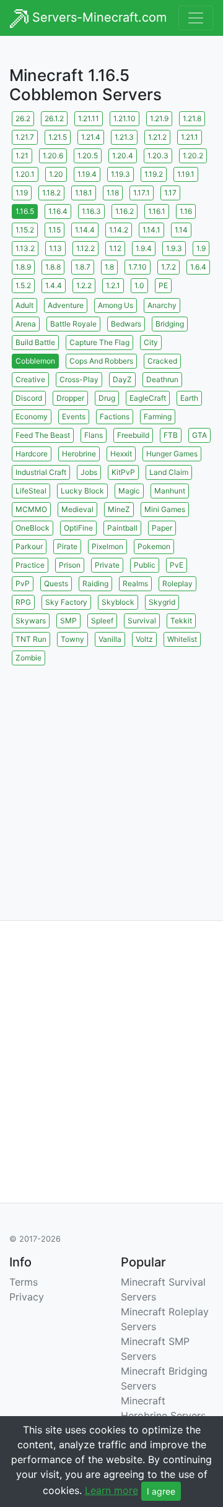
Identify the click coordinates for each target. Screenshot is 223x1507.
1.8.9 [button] (23, 266)
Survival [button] (142, 620)
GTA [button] (199, 435)
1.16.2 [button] (124, 211)
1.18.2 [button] (51, 192)
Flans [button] (93, 435)
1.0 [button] (139, 285)
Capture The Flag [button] (99, 342)
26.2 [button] (22, 118)
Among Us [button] (115, 305)
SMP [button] (68, 620)
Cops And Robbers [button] (101, 360)
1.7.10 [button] (137, 266)
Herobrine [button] (79, 453)
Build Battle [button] (35, 342)
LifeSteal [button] (30, 490)
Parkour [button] (29, 546)
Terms (23, 1282)
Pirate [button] (67, 546)
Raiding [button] (95, 583)
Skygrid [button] (162, 602)
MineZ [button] (119, 509)
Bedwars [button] (126, 323)
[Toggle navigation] (195, 18)
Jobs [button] (89, 472)
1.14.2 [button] (118, 229)
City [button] (151, 342)
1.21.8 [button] (192, 118)
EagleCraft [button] (147, 398)
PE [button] (163, 285)
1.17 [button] (170, 192)
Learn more (111, 1490)
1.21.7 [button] (24, 137)
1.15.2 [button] (24, 229)
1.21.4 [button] (90, 137)
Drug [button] (106, 398)
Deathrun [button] (162, 379)
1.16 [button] (186, 211)
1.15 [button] (54, 229)
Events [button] (73, 416)
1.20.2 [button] (193, 155)
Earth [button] (189, 398)
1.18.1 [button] (83, 192)
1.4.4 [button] (53, 285)
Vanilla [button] (109, 639)
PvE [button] (176, 565)
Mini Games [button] (164, 509)
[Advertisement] (111, 779)
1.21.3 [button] (124, 137)
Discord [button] (28, 398)
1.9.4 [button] (144, 248)
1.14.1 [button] (151, 229)
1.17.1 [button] (141, 192)
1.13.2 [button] (25, 248)
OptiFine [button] (78, 527)
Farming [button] (158, 416)
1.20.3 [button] (157, 155)
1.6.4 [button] (198, 266)
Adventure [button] (66, 305)
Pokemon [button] (154, 546)
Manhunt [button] (169, 490)
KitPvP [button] (123, 472)
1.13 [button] (55, 248)
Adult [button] (24, 305)
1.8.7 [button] (82, 266)
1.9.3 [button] (174, 248)
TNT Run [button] (30, 639)
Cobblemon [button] (35, 360)
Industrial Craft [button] (40, 472)
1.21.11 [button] (88, 118)
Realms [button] (135, 583)
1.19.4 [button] (87, 174)
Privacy (26, 1297)
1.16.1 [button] (156, 211)
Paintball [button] (122, 527)
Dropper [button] (70, 398)
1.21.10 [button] (124, 118)
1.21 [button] (21, 155)
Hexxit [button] (121, 453)
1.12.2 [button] (85, 248)
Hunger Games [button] (172, 453)
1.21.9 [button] (159, 118)
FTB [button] (171, 435)
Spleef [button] (102, 620)
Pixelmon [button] (107, 546)
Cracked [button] (162, 360)
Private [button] (107, 565)
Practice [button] (30, 565)
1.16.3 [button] (91, 211)
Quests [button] (56, 583)
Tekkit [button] (181, 620)
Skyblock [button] (118, 602)
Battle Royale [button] (73, 323)
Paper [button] (162, 527)
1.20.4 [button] (122, 155)
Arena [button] (25, 323)
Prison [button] (70, 565)
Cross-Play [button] (78, 379)
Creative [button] (30, 379)
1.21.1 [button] (189, 137)
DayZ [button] (122, 379)
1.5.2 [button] (23, 285)
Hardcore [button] (31, 453)
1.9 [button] (201, 248)
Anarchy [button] (162, 305)
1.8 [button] (109, 266)
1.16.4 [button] (58, 211)
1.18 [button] (113, 192)
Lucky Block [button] (82, 490)
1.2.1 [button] (113, 285)
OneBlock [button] (32, 527)
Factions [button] (114, 416)
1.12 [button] (115, 248)
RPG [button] (23, 602)
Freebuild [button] (133, 435)
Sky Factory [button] (66, 602)
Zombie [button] (28, 657)
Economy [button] (31, 416)
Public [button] (144, 565)
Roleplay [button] (177, 583)
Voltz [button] (144, 639)
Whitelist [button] (182, 639)
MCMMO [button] (31, 509)
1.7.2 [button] (168, 266)
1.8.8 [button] (53, 266)
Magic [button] (129, 490)
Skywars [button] (30, 620)
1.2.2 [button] (84, 285)
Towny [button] (72, 639)
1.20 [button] (56, 174)
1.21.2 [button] (157, 137)
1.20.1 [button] (25, 174)
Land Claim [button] (168, 472)
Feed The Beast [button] (42, 435)
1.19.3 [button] (120, 174)
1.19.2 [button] (153, 174)
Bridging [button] (169, 323)
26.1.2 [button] (54, 118)
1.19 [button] (21, 192)
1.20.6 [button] (53, 155)
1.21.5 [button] (57, 137)
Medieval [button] (77, 509)
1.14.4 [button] (85, 229)
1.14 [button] (181, 229)
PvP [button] (22, 583)
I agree (161, 1491)
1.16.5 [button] (24, 211)
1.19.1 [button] (186, 174)
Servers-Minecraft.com (97, 17)
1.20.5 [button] (87, 155)
